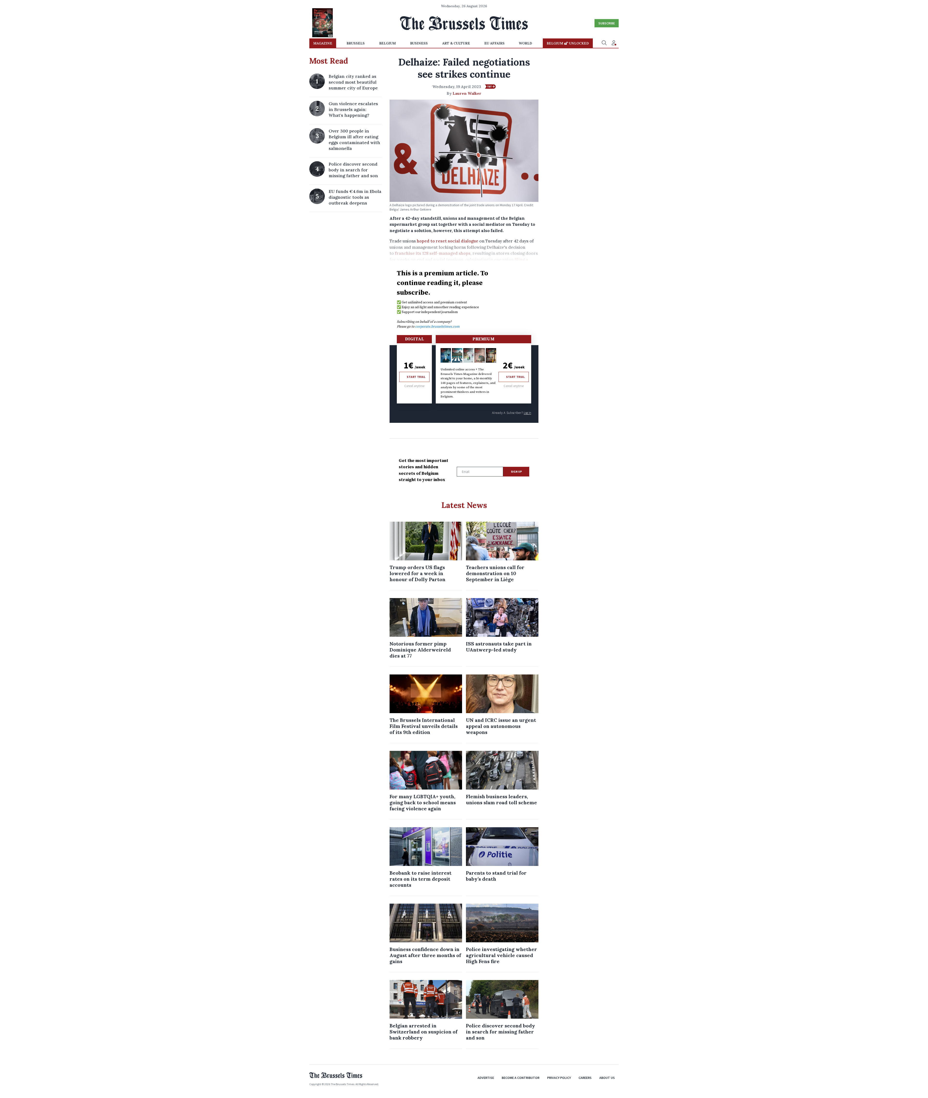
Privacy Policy (559, 1078)
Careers (585, 1078)
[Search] (604, 43)
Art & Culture (456, 43)
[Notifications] (614, 43)
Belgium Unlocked (568, 43)
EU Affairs (494, 43)
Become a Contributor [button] (520, 1078)
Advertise (486, 1078)
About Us (607, 1078)
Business (419, 43)
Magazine (322, 43)
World (525, 43)
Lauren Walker (467, 93)
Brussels (356, 43)
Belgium (387, 43)
